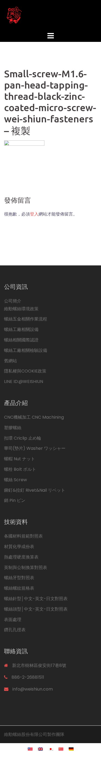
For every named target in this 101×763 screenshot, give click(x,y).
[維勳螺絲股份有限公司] (50, 15)
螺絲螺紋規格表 (19, 588)
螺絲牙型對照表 (19, 578)
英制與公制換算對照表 (25, 567)
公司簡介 (12, 301)
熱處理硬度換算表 (21, 557)
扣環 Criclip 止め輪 (22, 438)
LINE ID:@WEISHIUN (23, 381)
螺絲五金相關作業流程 (25, 319)
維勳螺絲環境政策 (21, 309)
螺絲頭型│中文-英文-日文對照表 (36, 609)
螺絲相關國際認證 (21, 340)
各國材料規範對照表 (23, 536)
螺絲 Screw (15, 480)
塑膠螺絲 (12, 428)
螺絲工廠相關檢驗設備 (25, 350)
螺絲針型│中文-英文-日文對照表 (36, 599)
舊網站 (10, 361)
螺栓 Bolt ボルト (20, 469)
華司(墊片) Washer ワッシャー (34, 448)
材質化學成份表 (19, 546)
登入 (34, 214)
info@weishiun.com (32, 689)
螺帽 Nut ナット (19, 459)
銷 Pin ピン (14, 500)
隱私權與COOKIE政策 (25, 371)
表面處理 (12, 619)
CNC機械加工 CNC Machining (34, 417)
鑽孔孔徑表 (15, 630)
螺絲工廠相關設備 (21, 329)
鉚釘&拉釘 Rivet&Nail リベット (34, 490)
